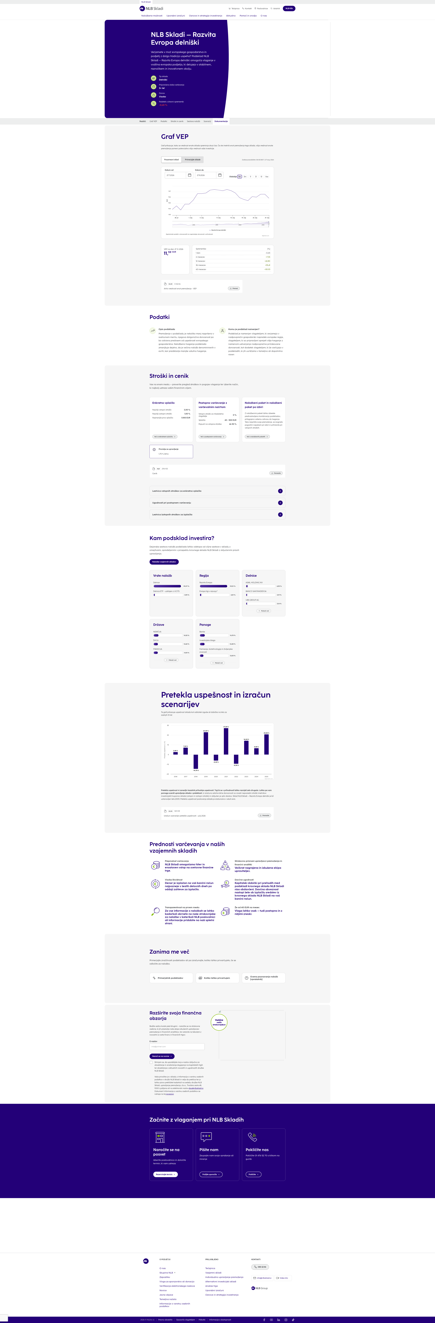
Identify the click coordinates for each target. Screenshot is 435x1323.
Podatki (164, 121)
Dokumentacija (221, 121)
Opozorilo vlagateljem (185, 1320)
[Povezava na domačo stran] (151, 8)
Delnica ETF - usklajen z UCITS (166, 591)
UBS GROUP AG (252, 600)
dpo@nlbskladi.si (196, 1088)
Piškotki (202, 1320)
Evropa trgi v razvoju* (208, 591)
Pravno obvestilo (165, 1320)
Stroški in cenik (177, 121)
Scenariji (207, 121)
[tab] (171, 160)
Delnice (156, 582)
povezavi (170, 1094)
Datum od (169, 170)
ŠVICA (155, 640)
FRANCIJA (157, 649)
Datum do (199, 170)
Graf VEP (153, 121)
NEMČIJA (157, 632)
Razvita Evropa (205, 582)
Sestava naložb (193, 121)
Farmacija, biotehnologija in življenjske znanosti (216, 650)
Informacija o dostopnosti (220, 1320)
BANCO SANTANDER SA (256, 591)
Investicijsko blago (207, 640)
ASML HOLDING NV (254, 582)
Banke (202, 632)
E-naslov (153, 1041)
